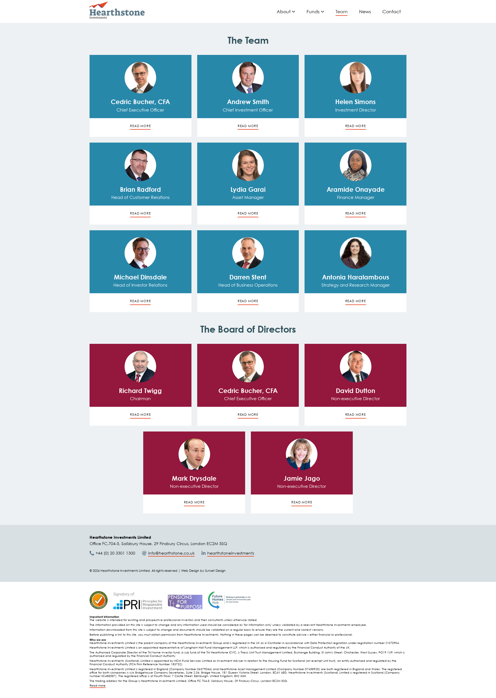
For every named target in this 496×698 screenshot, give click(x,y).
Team (342, 11)
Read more (98, 685)
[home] (117, 10)
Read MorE (140, 126)
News (365, 11)
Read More (140, 415)
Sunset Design (215, 571)
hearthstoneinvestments (230, 553)
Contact (391, 11)
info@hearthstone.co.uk (171, 553)
